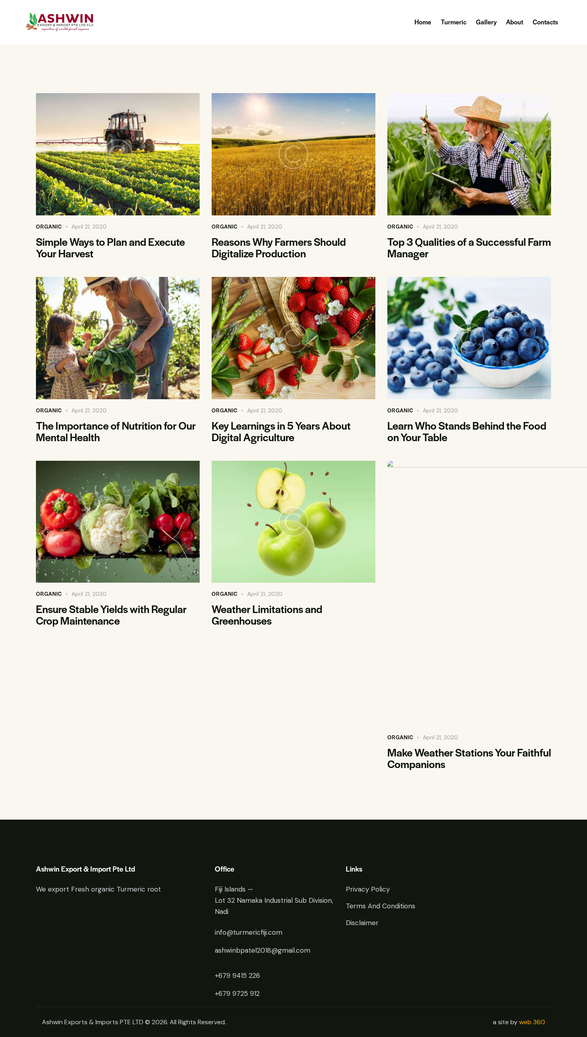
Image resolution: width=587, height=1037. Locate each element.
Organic (49, 226)
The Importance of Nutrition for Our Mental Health (116, 431)
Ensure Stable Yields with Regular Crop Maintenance (111, 614)
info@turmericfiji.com (248, 932)
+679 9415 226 (237, 975)
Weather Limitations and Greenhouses (267, 614)
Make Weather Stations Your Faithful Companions (469, 758)
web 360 (532, 1022)
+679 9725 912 (237, 993)
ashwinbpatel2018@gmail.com (262, 950)
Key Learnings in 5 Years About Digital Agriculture (281, 431)
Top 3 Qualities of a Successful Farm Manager (469, 247)
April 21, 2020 (89, 226)
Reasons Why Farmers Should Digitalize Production (279, 247)
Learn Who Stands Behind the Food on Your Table (466, 431)
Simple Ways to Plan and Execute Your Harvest (110, 247)
